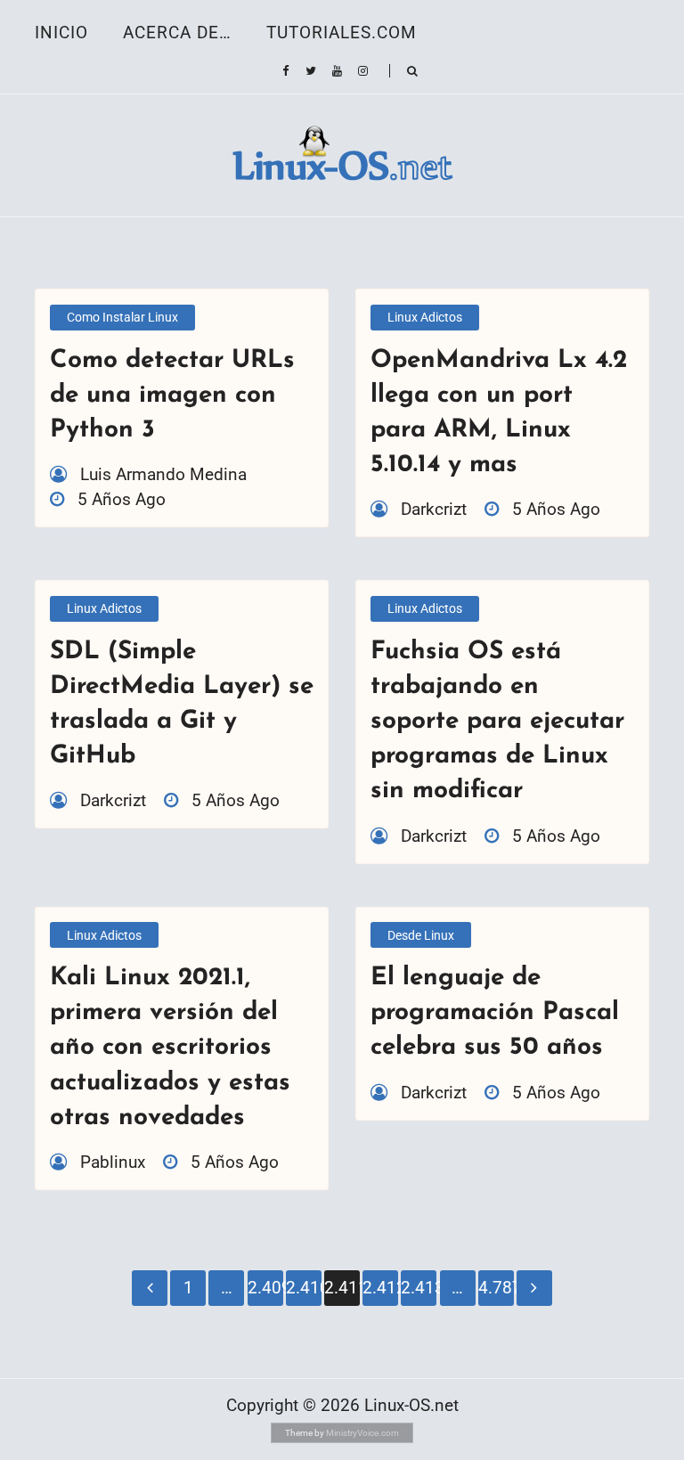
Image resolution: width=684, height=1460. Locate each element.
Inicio (61, 32)
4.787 (496, 1287)
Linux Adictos (424, 317)
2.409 (265, 1287)
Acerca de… (177, 32)
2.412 (380, 1287)
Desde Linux (420, 935)
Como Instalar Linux (122, 317)
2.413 (418, 1287)
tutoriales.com (341, 32)
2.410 (304, 1287)
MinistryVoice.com (362, 1433)
